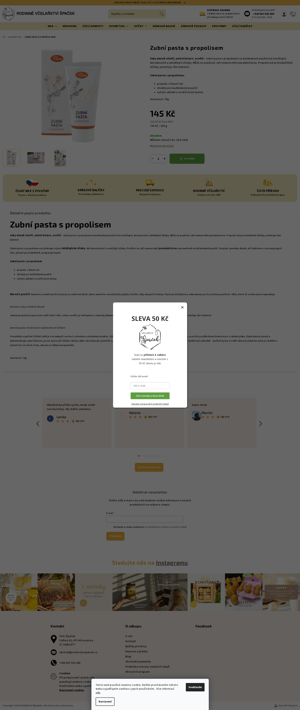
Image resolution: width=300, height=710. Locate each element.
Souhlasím (195, 687)
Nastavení (105, 702)
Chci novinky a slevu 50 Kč (150, 395)
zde (98, 693)
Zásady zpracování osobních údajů (150, 403)
